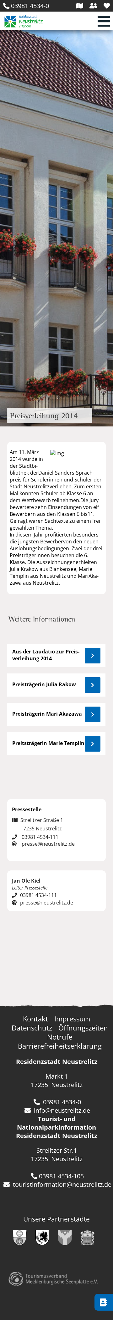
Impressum (72, 1018)
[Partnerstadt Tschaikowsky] (90, 1242)
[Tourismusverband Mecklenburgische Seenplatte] (53, 1283)
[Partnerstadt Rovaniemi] (67, 1242)
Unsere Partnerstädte (56, 1219)
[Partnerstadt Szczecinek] (45, 1242)
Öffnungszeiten (83, 1027)
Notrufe (59, 1036)
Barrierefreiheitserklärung (60, 1045)
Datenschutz (32, 1027)
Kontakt (35, 1018)
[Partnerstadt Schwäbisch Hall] (22, 1242)
